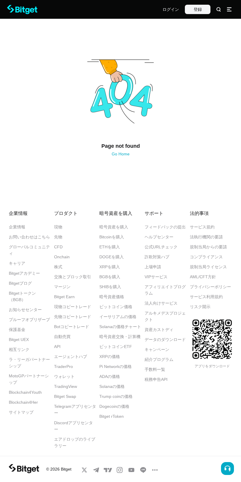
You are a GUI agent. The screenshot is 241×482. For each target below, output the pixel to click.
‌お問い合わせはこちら (29, 237)
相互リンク (19, 349)
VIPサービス (156, 276)
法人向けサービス (161, 303)
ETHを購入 (109, 247)
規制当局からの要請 (208, 247)
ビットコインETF (115, 346)
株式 (58, 266)
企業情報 (17, 227)
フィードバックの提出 (165, 227)
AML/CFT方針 (203, 276)
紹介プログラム (159, 359)
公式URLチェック (161, 247)
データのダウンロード (165, 339)
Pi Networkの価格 (115, 366)
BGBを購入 (109, 276)
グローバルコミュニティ (29, 250)
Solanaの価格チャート (120, 326)
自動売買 (62, 336)
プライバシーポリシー (210, 286)
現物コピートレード (72, 306)
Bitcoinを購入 (111, 237)
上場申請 (153, 266)
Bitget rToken (111, 416)
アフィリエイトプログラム (165, 290)
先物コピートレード (72, 316)
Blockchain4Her (23, 402)
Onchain (62, 256)
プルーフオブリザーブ (29, 319)
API (57, 346)
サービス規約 (202, 227)
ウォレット (64, 376)
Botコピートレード (71, 326)
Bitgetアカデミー (24, 273)
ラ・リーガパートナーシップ (29, 362)
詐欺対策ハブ (157, 256)
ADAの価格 (109, 376)
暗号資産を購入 (113, 227)
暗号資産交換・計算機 (119, 336)
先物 (58, 237)
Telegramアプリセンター (75, 409)
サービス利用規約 (206, 296)
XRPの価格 (109, 356)
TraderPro (63, 366)
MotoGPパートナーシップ (29, 379)
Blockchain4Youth (25, 392)
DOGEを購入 (111, 256)
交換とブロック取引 (72, 276)
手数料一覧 (155, 369)
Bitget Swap (65, 396)
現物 (58, 227)
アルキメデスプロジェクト (165, 316)
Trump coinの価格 (116, 396)
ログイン (171, 9)
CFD (58, 247)
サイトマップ (21, 412)
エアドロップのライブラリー (74, 442)
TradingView (65, 386)
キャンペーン (157, 349)
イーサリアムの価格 (117, 316)
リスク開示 (200, 306)
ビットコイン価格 (115, 306)
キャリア (17, 263)
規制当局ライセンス (208, 266)
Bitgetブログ (20, 283)
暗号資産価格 (111, 296)
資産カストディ (159, 329)
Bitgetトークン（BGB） (22, 296)
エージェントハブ (70, 356)
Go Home (121, 154)
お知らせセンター (25, 309)
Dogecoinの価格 (114, 406)
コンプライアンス (206, 256)
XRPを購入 (109, 266)
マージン (62, 286)
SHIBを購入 (110, 286)
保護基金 (17, 329)
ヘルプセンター (159, 237)
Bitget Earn (64, 296)
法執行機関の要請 (206, 237)
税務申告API (156, 379)
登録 (198, 9)
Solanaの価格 (112, 386)
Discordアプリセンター (73, 426)
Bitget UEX (19, 339)
